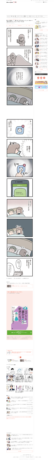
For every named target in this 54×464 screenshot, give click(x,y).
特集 (35, 19)
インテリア (18, 16)
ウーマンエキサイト (11, 418)
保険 (15, 16)
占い (41, 0)
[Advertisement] (27, 9)
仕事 (11, 16)
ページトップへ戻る (41, 90)
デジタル (41, 16)
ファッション (33, 16)
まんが (39, 0)
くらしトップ (8, 16)
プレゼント (43, 0)
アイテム (21, 16)
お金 (13, 16)
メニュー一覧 (46, 0)
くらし (33, 0)
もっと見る (19, 451)
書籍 (7, 418)
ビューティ (37, 0)
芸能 (30, 16)
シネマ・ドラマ (37, 16)
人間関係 (24, 16)
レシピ (35, 0)
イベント (27, 16)
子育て (31, 0)
